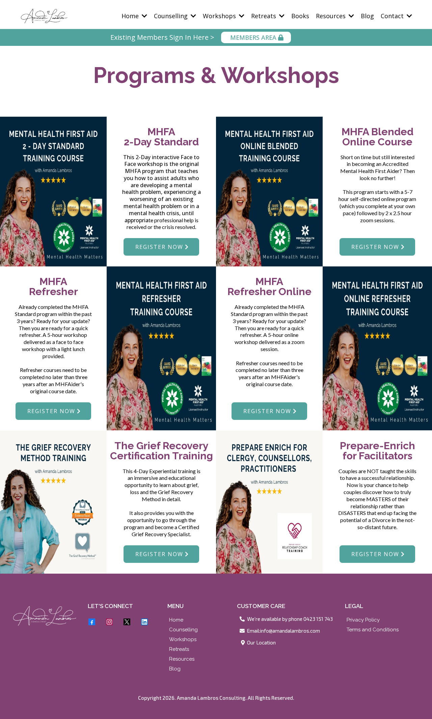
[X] (127, 622)
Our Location (261, 642)
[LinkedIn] (144, 622)
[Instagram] (109, 622)
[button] (143, 16)
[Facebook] (92, 622)
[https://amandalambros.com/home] (45, 615)
